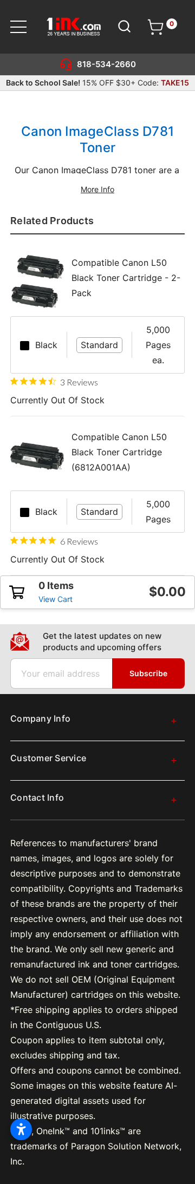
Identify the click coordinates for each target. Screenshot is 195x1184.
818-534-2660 (106, 64)
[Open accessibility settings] (21, 1129)
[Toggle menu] (25, 27)
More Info (97, 189)
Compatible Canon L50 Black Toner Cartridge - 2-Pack (126, 277)
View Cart (55, 599)
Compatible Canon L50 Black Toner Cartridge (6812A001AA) (119, 452)
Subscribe (148, 673)
